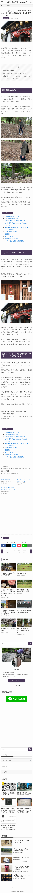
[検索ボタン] (31, 2)
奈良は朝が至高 (5, 479)
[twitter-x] (16, 685)
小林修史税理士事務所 (11, 218)
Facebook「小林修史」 (12, 232)
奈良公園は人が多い (11, 70)
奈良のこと (5, 18)
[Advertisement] (16, 515)
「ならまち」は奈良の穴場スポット (15, 73)
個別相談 (7, 234)
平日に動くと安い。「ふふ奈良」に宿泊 (23, 480)
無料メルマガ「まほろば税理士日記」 (16, 221)
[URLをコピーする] (29, 545)
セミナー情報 (9, 236)
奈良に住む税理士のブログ (17, 2)
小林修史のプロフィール (12, 216)
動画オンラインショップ (12, 238)
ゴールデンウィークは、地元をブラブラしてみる (8, 488)
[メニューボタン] (2, 2)
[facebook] (14, 685)
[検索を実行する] (30, 643)
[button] (3, 545)
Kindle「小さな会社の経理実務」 (14, 241)
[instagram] (19, 685)
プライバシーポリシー (16, 888)
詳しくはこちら (16, 680)
